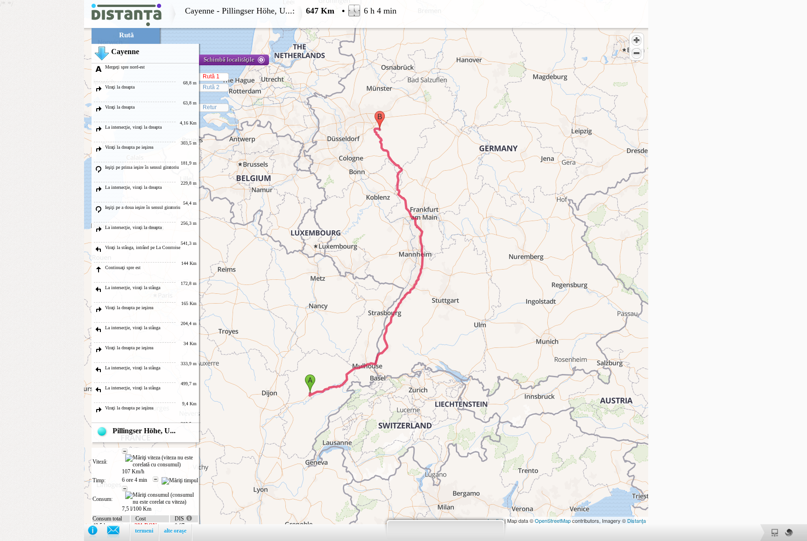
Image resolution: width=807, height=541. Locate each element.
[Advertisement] (42, 140)
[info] (97, 532)
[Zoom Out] (636, 53)
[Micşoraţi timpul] (155, 479)
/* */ (198, 270)
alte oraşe (175, 530)
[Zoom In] (636, 40)
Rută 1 (211, 76)
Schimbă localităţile (229, 59)
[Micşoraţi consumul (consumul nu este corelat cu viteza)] (124, 489)
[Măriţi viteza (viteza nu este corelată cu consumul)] (161, 461)
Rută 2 (211, 87)
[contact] (118, 532)
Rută (126, 35)
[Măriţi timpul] (180, 481)
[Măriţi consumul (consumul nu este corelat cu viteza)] (161, 499)
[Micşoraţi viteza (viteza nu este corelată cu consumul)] (124, 451)
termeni (144, 530)
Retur (210, 107)
